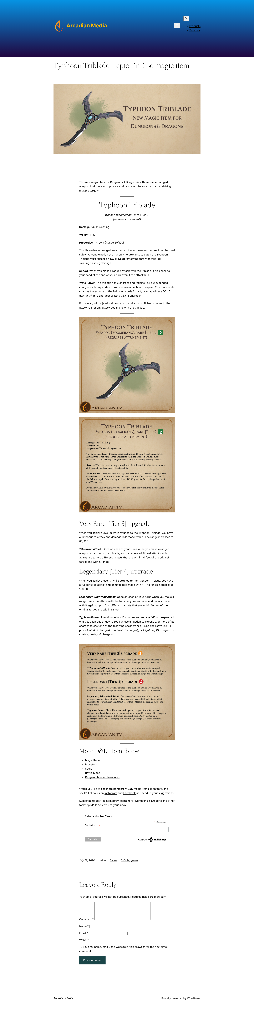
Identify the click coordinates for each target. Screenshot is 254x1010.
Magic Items (92, 760)
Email (83, 933)
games (134, 860)
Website (84, 940)
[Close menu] (186, 18)
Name (84, 926)
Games (113, 860)
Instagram (111, 793)
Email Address (92, 825)
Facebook (129, 793)
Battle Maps (92, 772)
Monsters (91, 764)
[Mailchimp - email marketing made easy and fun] (152, 842)
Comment (86, 919)
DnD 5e (125, 860)
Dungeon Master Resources (102, 777)
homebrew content (118, 800)
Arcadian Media (86, 25)
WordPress (193, 998)
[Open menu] (177, 25)
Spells (88, 768)
